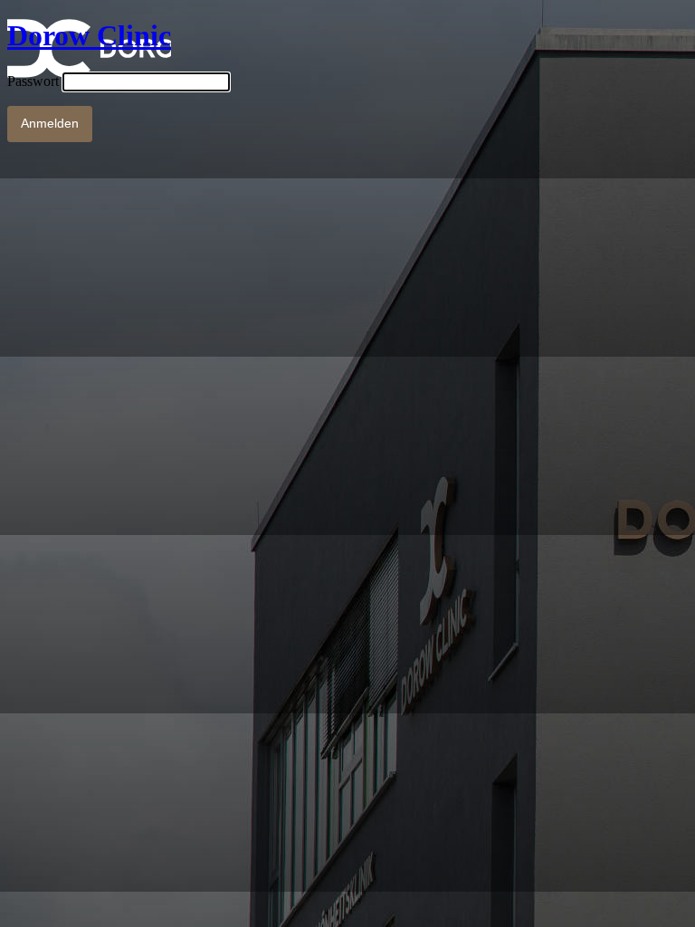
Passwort (33, 81)
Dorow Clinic (89, 35)
